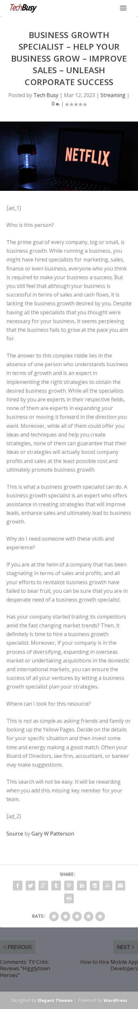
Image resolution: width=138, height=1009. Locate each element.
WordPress (115, 1000)
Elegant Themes (55, 1000)
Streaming (112, 95)
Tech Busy (45, 95)
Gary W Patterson (52, 833)
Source (14, 833)
